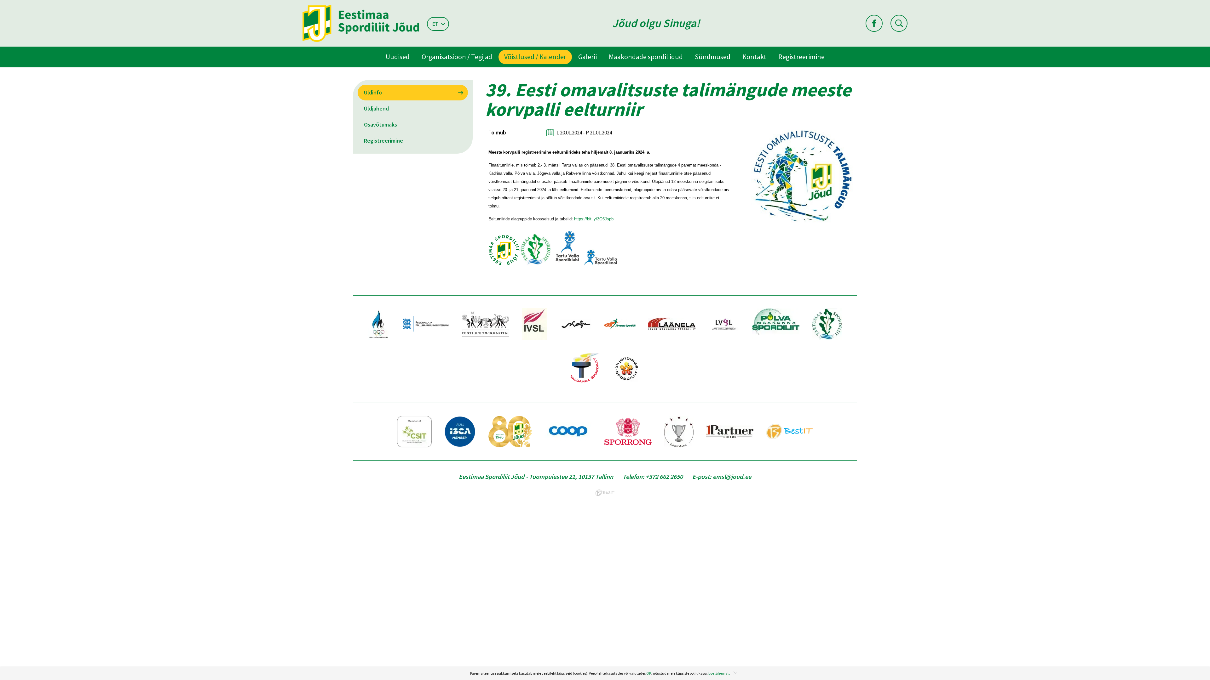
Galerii (587, 56)
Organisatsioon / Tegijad (457, 56)
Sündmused (712, 56)
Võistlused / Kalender (535, 56)
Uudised (398, 56)
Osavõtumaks (380, 124)
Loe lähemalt (719, 673)
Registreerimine (801, 56)
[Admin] (1, 4)
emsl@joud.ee (732, 476)
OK (648, 673)
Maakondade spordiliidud (646, 56)
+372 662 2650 (664, 476)
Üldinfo (373, 92)
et (435, 23)
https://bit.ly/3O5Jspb (594, 219)
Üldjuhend (376, 108)
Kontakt (754, 56)
